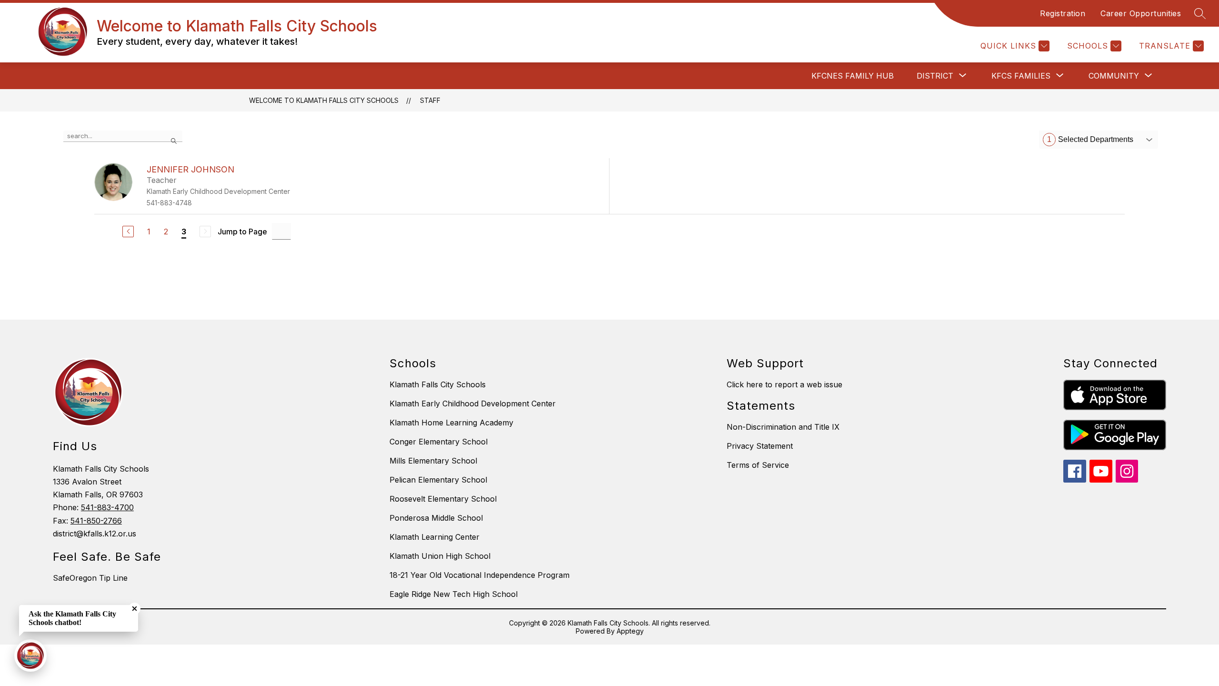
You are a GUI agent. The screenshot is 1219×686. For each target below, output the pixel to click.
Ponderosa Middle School (436, 518)
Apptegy (630, 631)
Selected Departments (1090, 139)
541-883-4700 (107, 507)
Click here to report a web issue (784, 384)
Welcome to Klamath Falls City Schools (324, 100)
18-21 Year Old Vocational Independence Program (480, 575)
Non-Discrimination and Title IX (783, 427)
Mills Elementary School (433, 460)
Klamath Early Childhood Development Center (473, 403)
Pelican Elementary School (438, 479)
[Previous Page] (128, 231)
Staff (430, 100)
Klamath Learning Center (435, 537)
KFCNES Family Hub (852, 76)
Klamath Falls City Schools (438, 384)
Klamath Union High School (440, 556)
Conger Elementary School (439, 441)
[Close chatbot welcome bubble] (134, 609)
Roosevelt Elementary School (443, 499)
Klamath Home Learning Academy (451, 422)
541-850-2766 (96, 520)
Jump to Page (242, 231)
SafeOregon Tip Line (90, 578)
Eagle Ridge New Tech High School (454, 594)
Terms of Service (758, 465)
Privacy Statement (760, 446)
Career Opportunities (1140, 13)
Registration (1062, 13)
